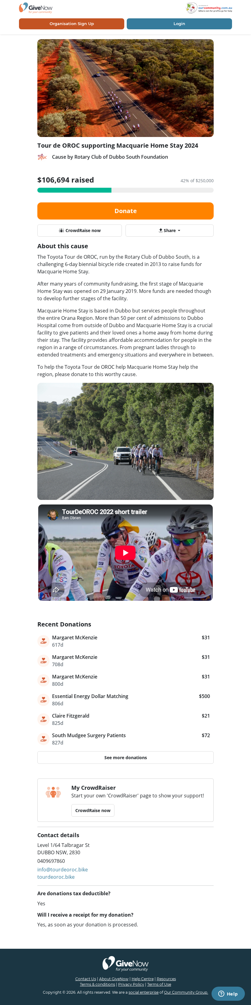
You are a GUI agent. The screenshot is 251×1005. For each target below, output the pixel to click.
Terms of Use (159, 984)
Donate (125, 211)
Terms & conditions (97, 984)
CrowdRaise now (82, 230)
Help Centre (143, 979)
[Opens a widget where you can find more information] (228, 994)
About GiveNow (114, 979)
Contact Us (85, 979)
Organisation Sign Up (72, 23)
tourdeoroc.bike (56, 877)
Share (170, 230)
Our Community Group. (186, 992)
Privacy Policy (131, 984)
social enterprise (144, 992)
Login (179, 23)
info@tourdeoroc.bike (62, 869)
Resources (166, 979)
